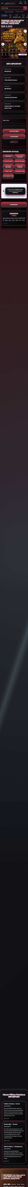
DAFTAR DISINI (14, 131)
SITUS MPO (7, 1184)
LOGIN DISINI (14, 136)
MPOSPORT (14, 204)
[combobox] (12, 8)
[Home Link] (10, 3)
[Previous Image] (3, 44)
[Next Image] (25, 44)
